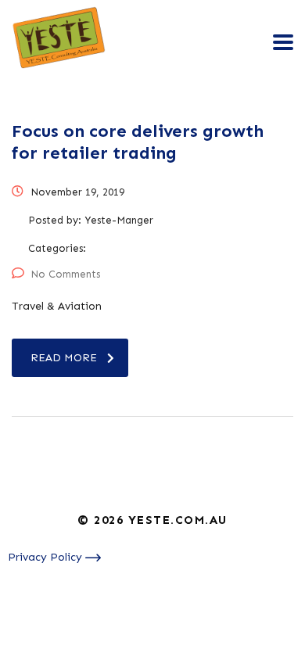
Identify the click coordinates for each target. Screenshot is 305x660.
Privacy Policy (46, 557)
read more (63, 357)
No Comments (65, 274)
